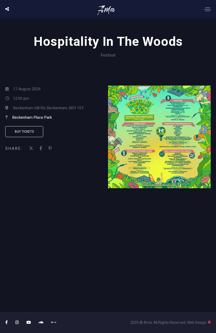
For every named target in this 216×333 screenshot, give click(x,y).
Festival (108, 55)
